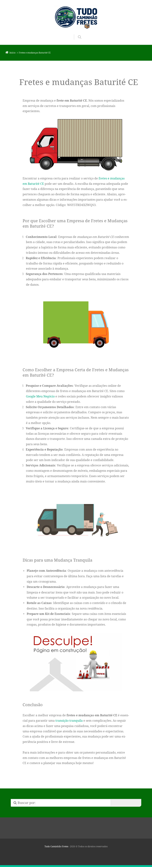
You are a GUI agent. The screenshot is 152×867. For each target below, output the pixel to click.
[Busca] (76, 33)
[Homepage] (76, 17)
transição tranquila (69, 721)
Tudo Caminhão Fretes (56, 846)
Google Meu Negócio (40, 396)
